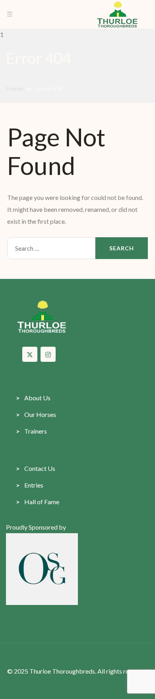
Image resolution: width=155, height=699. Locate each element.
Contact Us (35, 468)
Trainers (31, 431)
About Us (33, 397)
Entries (29, 485)
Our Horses (36, 414)
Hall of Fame (37, 501)
